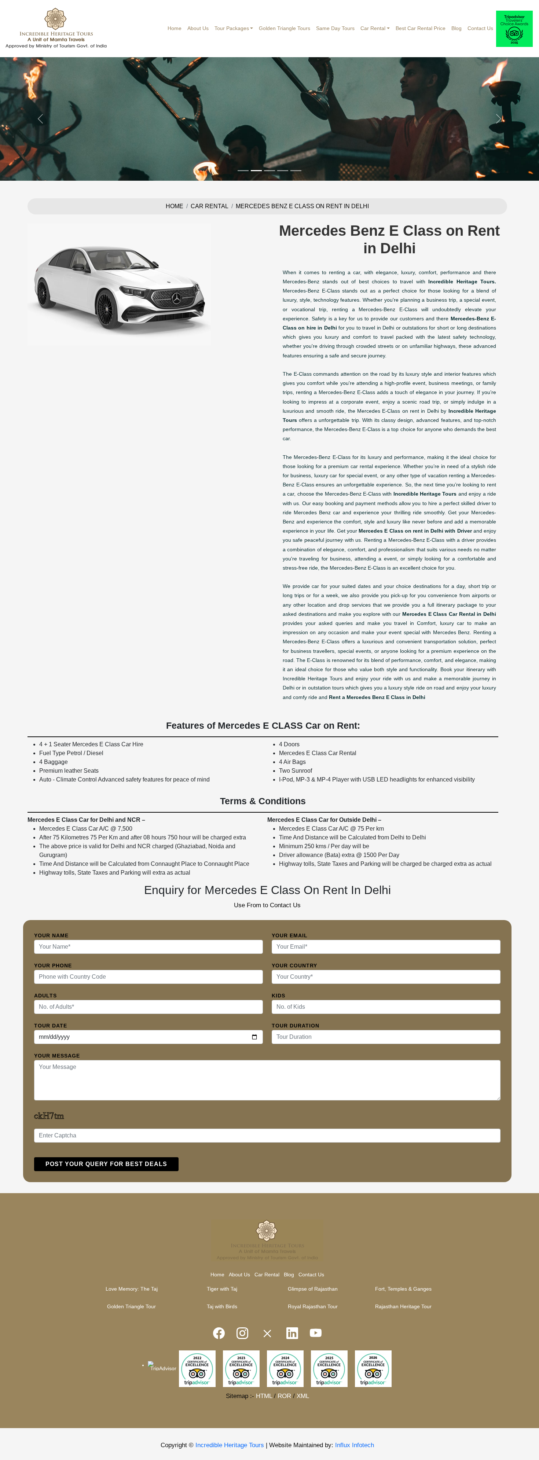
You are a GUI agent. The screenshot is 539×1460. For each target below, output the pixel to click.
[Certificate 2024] (285, 1368)
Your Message (57, 1056)
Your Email (290, 935)
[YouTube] (315, 1333)
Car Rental (209, 206)
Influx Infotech (354, 1445)
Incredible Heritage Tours (229, 1445)
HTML (264, 1396)
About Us (198, 28)
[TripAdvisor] (514, 29)
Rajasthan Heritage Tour (403, 1306)
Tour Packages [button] (231, 28)
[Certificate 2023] (241, 1368)
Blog (456, 28)
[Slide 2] (256, 170)
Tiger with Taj (222, 1289)
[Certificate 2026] (373, 1368)
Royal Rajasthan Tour (313, 1306)
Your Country (294, 965)
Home (175, 28)
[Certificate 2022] (197, 1368)
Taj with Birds (222, 1306)
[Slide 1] (243, 170)
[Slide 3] (269, 170)
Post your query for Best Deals (106, 1164)
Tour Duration (295, 1026)
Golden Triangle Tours (284, 28)
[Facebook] (219, 1333)
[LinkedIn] (292, 1333)
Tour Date (50, 1026)
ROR (284, 1396)
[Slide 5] (295, 170)
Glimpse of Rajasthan (313, 1289)
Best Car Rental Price (420, 28)
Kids (278, 996)
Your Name (51, 935)
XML (303, 1396)
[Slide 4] (282, 170)
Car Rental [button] (372, 28)
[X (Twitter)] (267, 1333)
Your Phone (53, 965)
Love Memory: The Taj (132, 1289)
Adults (45, 996)
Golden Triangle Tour (131, 1306)
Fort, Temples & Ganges (403, 1289)
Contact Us (480, 28)
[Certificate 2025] (329, 1368)
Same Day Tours (335, 28)
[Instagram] (242, 1333)
